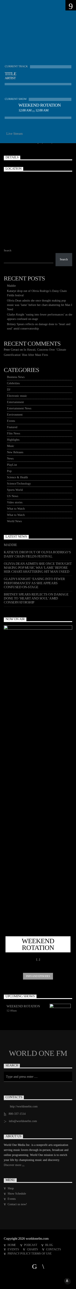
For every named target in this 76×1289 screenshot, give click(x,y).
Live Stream (14, 133)
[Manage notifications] (67, 1281)
